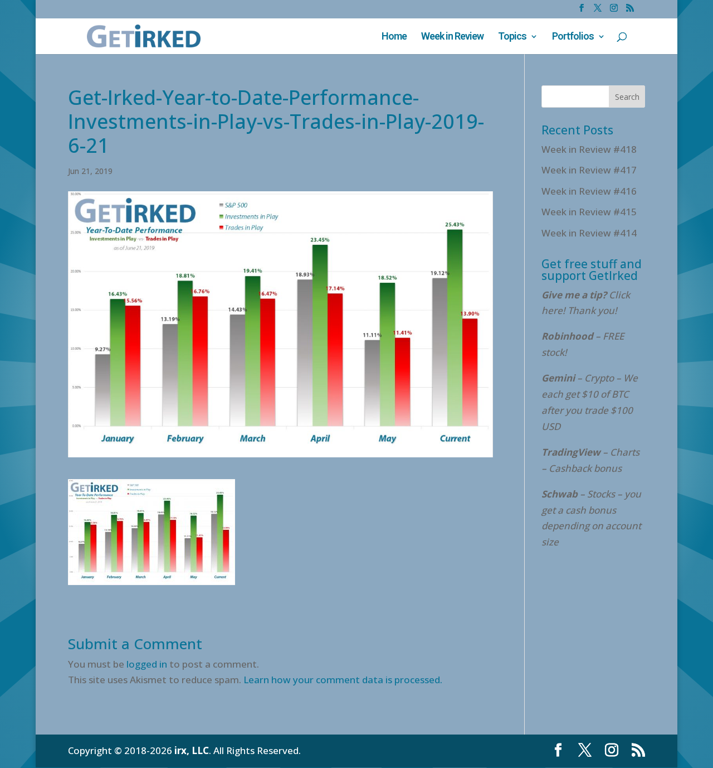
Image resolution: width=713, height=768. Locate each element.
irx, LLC (191, 750)
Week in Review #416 (589, 191)
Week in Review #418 (589, 149)
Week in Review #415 (589, 211)
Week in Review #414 (589, 232)
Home (394, 37)
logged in (146, 664)
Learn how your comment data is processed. (342, 679)
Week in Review (452, 37)
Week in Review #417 (589, 169)
